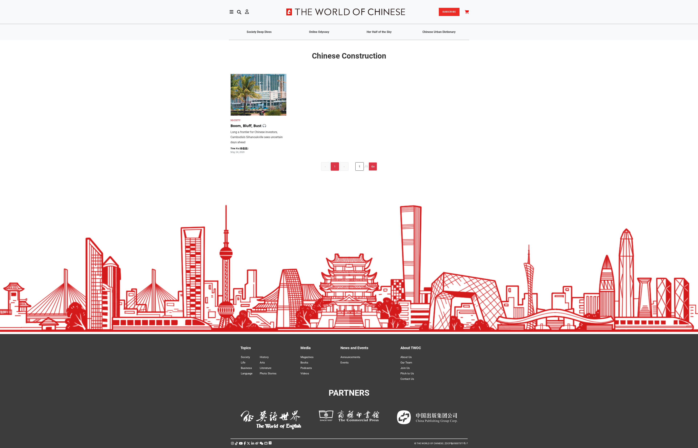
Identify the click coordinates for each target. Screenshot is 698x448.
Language (246, 373)
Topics (245, 348)
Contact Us (407, 379)
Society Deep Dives (259, 32)
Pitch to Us (407, 373)
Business (246, 368)
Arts (262, 362)
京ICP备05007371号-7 (456, 443)
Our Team (406, 362)
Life (243, 362)
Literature (265, 368)
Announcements (350, 357)
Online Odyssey (319, 32)
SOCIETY (235, 120)
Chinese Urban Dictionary (439, 32)
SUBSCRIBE (449, 12)
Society (245, 357)
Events (344, 362)
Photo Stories (268, 373)
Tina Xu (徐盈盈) (239, 148)
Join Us (405, 368)
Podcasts (306, 368)
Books (304, 362)
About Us (406, 357)
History (264, 357)
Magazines (307, 357)
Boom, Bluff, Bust (246, 125)
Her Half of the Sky (379, 32)
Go (373, 166)
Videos (304, 373)
